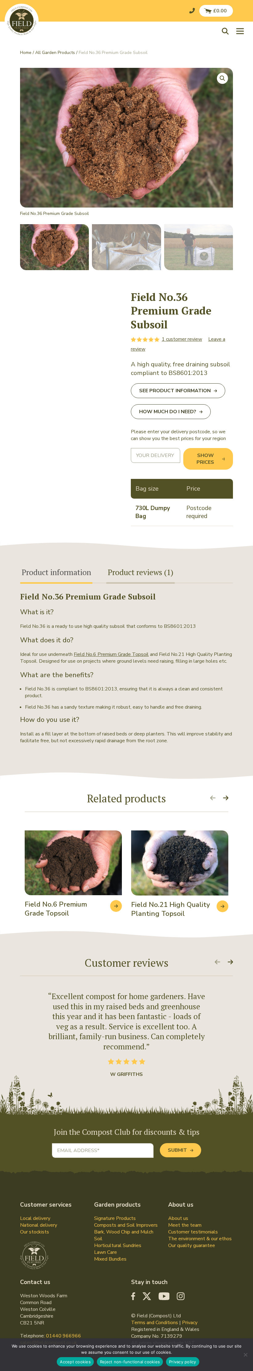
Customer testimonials (193, 1232)
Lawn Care (105, 1252)
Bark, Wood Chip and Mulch (123, 1232)
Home (25, 53)
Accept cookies (75, 1361)
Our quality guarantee (191, 1245)
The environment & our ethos (200, 1238)
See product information (175, 390)
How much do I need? (167, 411)
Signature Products (115, 1218)
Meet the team (184, 1225)
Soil (98, 1238)
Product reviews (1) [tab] (140, 572)
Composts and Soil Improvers (126, 1225)
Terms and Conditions (154, 1322)
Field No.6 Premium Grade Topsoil (111, 654)
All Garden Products (55, 53)
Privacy (189, 1322)
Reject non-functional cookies (130, 1361)
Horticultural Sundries (117, 1245)
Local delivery (35, 1218)
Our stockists (34, 1232)
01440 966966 (63, 1335)
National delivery (38, 1225)
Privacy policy (182, 1361)
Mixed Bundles (110, 1259)
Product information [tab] (56, 572)
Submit (177, 1150)
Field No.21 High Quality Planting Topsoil (170, 909)
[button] (227, 31)
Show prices (205, 459)
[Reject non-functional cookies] (245, 1355)
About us (178, 1218)
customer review (182, 339)
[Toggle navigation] (240, 31)
